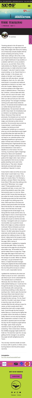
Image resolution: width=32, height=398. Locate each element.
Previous (6, 26)
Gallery (30, 40)
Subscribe (16, 376)
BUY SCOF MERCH (16, 372)
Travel (18, 357)
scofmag (13, 37)
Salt (16, 357)
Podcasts (13, 395)
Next (12, 26)
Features (12, 357)
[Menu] (29, 5)
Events (19, 395)
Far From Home (5, 357)
